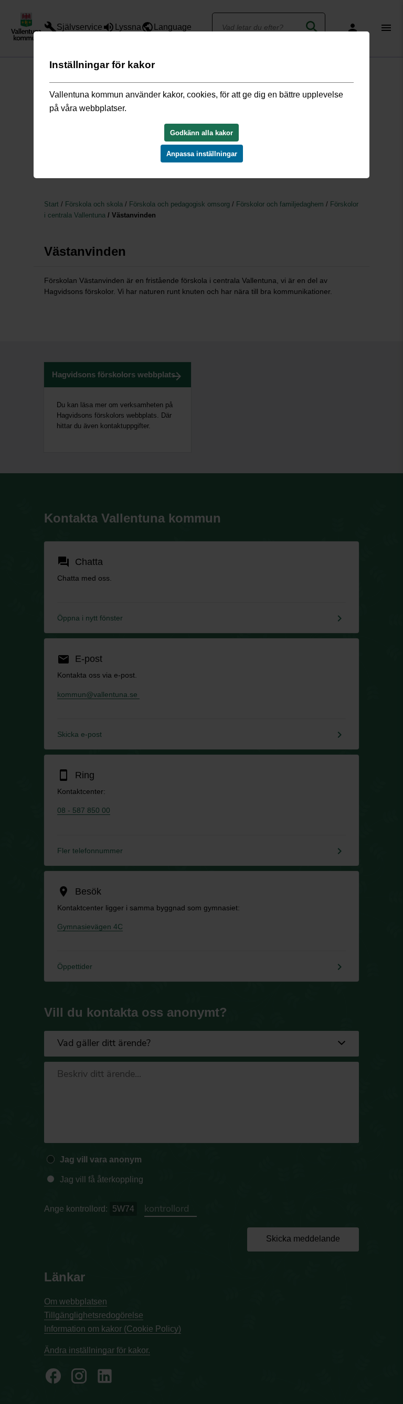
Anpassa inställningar (201, 154)
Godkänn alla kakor (201, 133)
